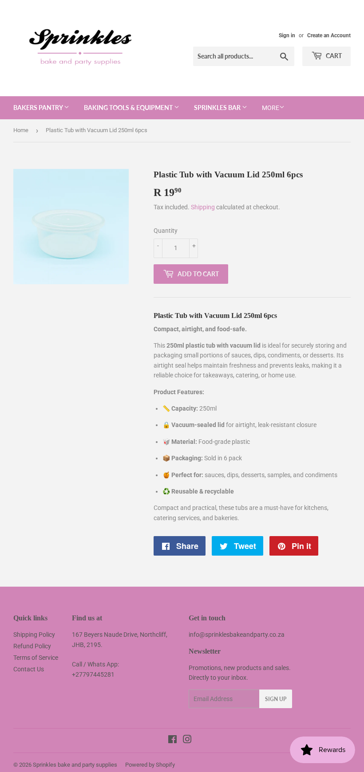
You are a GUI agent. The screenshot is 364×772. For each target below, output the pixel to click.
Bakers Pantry (38, 107)
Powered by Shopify (150, 764)
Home (20, 130)
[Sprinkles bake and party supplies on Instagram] (187, 740)
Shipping (203, 207)
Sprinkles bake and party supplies (75, 764)
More (270, 107)
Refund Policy (32, 646)
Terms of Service (35, 657)
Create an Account (329, 35)
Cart (333, 55)
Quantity (166, 230)
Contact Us (28, 669)
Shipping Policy (34, 634)
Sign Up (275, 699)
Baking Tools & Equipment (129, 107)
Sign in (287, 35)
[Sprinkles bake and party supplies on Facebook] (172, 740)
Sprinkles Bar (218, 107)
